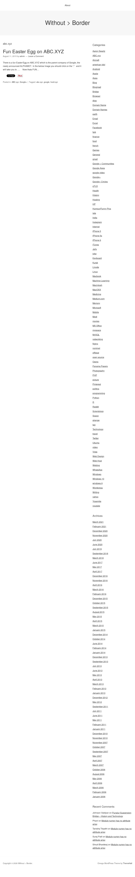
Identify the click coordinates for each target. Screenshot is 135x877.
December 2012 (100, 697)
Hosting (96, 199)
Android (96, 69)
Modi (95, 316)
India (95, 217)
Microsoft (97, 307)
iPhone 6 (97, 240)
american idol (99, 64)
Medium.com (99, 298)
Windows (97, 474)
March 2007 (98, 765)
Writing (96, 492)
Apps (95, 78)
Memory (96, 303)
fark (94, 132)
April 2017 (97, 571)
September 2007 (100, 751)
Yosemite (97, 501)
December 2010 (100, 733)
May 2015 (97, 616)
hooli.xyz (54, 82)
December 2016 (100, 575)
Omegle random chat (33, 871)
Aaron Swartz (99, 51)
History (96, 195)
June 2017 (97, 562)
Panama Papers (100, 366)
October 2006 (99, 769)
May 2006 (97, 778)
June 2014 (97, 643)
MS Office (97, 325)
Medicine (97, 294)
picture (96, 379)
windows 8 (98, 483)
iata (94, 213)
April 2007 (97, 760)
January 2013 (99, 693)
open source (98, 357)
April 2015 (97, 620)
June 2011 (97, 715)
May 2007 (97, 756)
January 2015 (99, 629)
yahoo (95, 496)
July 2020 (97, 539)
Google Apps (99, 168)
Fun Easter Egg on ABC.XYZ (33, 51)
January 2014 (99, 652)
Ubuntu (96, 442)
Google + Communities (103, 163)
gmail (95, 159)
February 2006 (99, 792)
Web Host (97, 460)
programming (99, 393)
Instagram (97, 222)
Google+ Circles (100, 181)
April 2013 (97, 679)
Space (96, 415)
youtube (96, 505)
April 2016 (97, 584)
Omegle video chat (99, 871)
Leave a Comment (36, 56)
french (95, 145)
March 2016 (98, 589)
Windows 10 (98, 478)
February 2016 (99, 593)
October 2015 (99, 602)
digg (95, 100)
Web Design (98, 456)
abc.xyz (39, 82)
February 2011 (99, 724)
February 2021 (99, 526)
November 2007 (100, 742)
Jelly (95, 249)
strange (96, 420)
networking (98, 339)
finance (96, 136)
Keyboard (97, 258)
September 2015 (100, 607)
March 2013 (98, 684)
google (46, 82)
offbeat (96, 352)
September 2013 (100, 661)
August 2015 (98, 611)
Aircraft (96, 60)
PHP (95, 375)
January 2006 (99, 796)
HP (94, 204)
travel (95, 433)
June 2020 (97, 544)
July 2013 (97, 666)
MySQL (96, 334)
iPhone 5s (97, 235)
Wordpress (98, 487)
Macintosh (97, 285)
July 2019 (97, 548)
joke (95, 253)
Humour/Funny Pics (102, 208)
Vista (95, 451)
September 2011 (100, 706)
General (96, 154)
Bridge (96, 91)
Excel (95, 123)
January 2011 (99, 729)
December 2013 (100, 657)
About (67, 5)
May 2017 (97, 566)
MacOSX (97, 289)
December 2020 (100, 530)
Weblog (96, 465)
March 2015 (98, 625)
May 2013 (97, 675)
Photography (99, 370)
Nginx (95, 343)
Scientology (98, 411)
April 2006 (97, 783)
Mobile (96, 312)
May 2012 (97, 702)
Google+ (23, 82)
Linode (96, 267)
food (95, 141)
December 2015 (100, 598)
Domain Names (100, 109)
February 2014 (99, 648)
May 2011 (97, 720)
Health (96, 190)
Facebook (97, 127)
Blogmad (97, 87)
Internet (96, 226)
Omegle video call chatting (120, 871)
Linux (95, 271)
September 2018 (100, 553)
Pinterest (97, 384)
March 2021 (98, 521)
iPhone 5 (97, 231)
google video (99, 172)
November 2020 (100, 535)
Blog (95, 82)
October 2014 (99, 639)
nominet (96, 348)
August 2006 (98, 774)
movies (96, 321)
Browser (96, 96)
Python (96, 397)
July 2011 (97, 711)
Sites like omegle (51, 871)
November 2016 (100, 580)
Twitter (96, 438)
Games (96, 150)
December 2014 (100, 634)
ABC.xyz (15, 82)
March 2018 (98, 557)
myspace (97, 330)
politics (96, 388)
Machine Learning (101, 280)
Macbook (97, 276)
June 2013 (97, 670)
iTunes (96, 244)
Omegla (19, 871)
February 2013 (99, 688)
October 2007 (99, 747)
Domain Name (99, 105)
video (95, 447)
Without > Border (67, 22)
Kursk (95, 262)
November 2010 (100, 738)
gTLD (95, 186)
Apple (95, 73)
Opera (95, 361)
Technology (98, 429)
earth (95, 114)
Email (95, 118)
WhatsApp (97, 469)
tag (94, 424)
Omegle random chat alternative (75, 871)
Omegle (11, 871)
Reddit (96, 406)
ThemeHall (127, 863)
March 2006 (98, 787)
